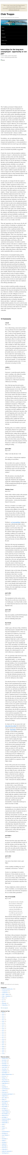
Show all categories (4, 1007)
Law (3, 999)
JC (2, 1129)
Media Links (4, 40)
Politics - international (6, 996)
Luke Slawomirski (5, 1131)
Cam (3, 1085)
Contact (3, 33)
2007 (3, 1044)
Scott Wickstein (5, 1088)
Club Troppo (7, 14)
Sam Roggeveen (5, 1153)
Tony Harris (4, 1069)
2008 (3, 1042)
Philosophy (4, 1003)
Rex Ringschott (5, 1081)
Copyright (4, 37)
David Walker (4, 1072)
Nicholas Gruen (5, 1058)
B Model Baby (4, 1120)
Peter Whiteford (5, 1110)
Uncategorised (4, 992)
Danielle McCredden (6, 1119)
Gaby (3, 1124)
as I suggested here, (16, 522)
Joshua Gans (4, 1149)
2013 (3, 1033)
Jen (2, 1137)
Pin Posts (4, 43)
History (3, 997)
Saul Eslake (4, 1103)
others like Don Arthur (10, 726)
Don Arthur (4, 1061)
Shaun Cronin (4, 1104)
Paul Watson (4, 1133)
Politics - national (5, 994)
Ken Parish (14, 55)
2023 (3, 1016)
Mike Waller (4, 1145)
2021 (3, 1019)
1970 (3, 1053)
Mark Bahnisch (5, 1065)
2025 (3, 1012)
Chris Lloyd (4, 1092)
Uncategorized (4, 990)
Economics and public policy (11, 57)
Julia (3, 1126)
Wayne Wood (4, 1079)
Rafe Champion (5, 1101)
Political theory (5, 1005)
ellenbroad (4, 1144)
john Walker (4, 1117)
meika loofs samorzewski (6, 1151)
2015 (3, 1030)
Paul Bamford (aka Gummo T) (7, 1094)
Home (3, 27)
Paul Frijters (13, 729)
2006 (3, 1046)
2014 (3, 1032)
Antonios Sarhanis (5, 1111)
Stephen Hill (4, 1095)
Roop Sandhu (4, 1106)
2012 (3, 1035)
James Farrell (4, 1067)
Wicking (3, 1077)
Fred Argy (4, 1076)
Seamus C (4, 1128)
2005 (3, 1048)
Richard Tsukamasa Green (7, 1074)
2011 (3, 1037)
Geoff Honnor (4, 1070)
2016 (3, 1028)
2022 (3, 1017)
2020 (3, 1021)
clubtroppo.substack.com (14, 10)
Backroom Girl (5, 1115)
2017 (3, 1026)
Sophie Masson (5, 1083)
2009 (3, 1041)
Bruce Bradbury (5, 1113)
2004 (3, 1050)
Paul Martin (4, 1138)
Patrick (3, 1099)
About (3, 30)
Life (3, 1001)
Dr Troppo (4, 1108)
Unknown (4, 1090)
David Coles (4, 1147)
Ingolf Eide (4, 1086)
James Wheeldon (5, 1135)
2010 (3, 1039)
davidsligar (4, 1142)
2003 (3, 1051)
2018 (3, 1025)
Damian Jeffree (5, 1122)
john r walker (4, 1097)
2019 (3, 1023)
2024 (3, 1014)
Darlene (3, 1140)
